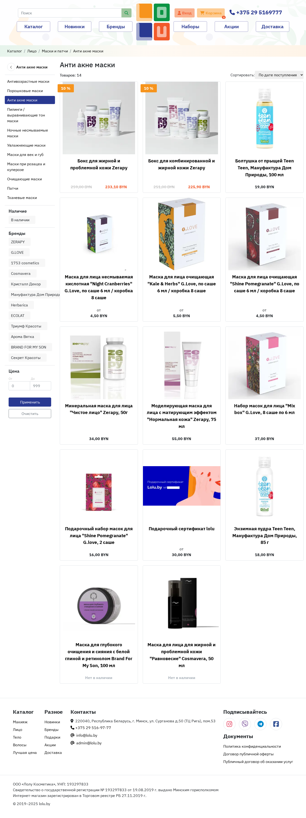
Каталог (33, 26)
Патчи (12, 188)
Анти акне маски (88, 51)
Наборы (190, 26)
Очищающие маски (24, 179)
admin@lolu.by (88, 743)
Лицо (32, 51)
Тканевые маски (22, 197)
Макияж (20, 721)
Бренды (116, 26)
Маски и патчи (55, 51)
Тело (17, 737)
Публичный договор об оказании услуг (258, 761)
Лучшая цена (25, 752)
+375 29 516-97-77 (92, 727)
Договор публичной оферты (248, 754)
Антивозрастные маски (28, 81)
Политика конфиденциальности (252, 746)
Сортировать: (242, 74)
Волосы (20, 744)
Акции (231, 26)
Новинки (75, 26)
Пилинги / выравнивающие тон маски (26, 115)
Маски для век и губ (25, 154)
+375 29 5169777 (258, 12)
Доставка (273, 26)
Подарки (52, 737)
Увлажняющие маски (26, 145)
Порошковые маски (25, 90)
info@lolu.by (86, 735)
